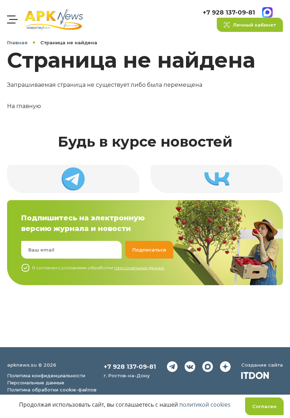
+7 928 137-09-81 (229, 12)
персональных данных (139, 267)
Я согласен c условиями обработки (98, 267)
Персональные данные (35, 382)
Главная (17, 42)
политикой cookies (205, 404)
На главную (24, 106)
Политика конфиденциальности (46, 375)
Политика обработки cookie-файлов (52, 389)
